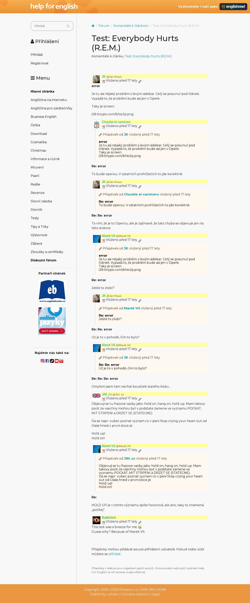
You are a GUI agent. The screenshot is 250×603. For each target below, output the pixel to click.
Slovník (36, 210)
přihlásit (115, 554)
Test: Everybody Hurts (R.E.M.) (148, 56)
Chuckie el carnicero (116, 122)
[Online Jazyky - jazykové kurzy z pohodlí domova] (52, 321)
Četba (35, 125)
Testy (35, 218)
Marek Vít (116, 236)
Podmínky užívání (104, 594)
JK (112, 76)
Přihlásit (37, 55)
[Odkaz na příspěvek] (100, 134)
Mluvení (37, 167)
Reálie (35, 184)
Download (39, 134)
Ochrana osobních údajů (140, 594)
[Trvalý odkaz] (139, 80)
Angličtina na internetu (49, 100)
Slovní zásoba (41, 201)
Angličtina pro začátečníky (51, 108)
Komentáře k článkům (130, 26)
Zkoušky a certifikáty (47, 252)
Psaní (35, 176)
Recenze (38, 193)
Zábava (36, 243)
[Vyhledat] (68, 26)
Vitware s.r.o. (128, 589)
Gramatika (39, 142)
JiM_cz (113, 394)
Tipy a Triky (39, 227)
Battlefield (109, 517)
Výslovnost (39, 235)
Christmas (38, 150)
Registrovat (40, 63)
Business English (43, 117)
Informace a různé (45, 159)
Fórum (104, 26)
